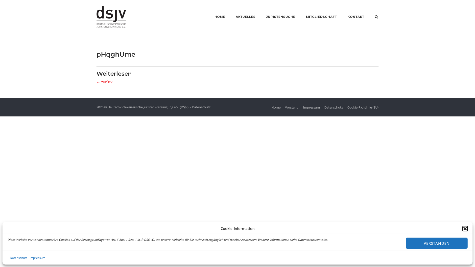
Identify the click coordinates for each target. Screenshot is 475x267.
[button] (465, 228)
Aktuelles (246, 17)
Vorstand (292, 107)
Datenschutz (18, 258)
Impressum (37, 258)
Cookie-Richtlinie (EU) (363, 107)
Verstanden (437, 243)
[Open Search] (376, 17)
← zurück (104, 81)
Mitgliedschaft (321, 17)
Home (219, 17)
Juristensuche (280, 17)
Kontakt (356, 17)
